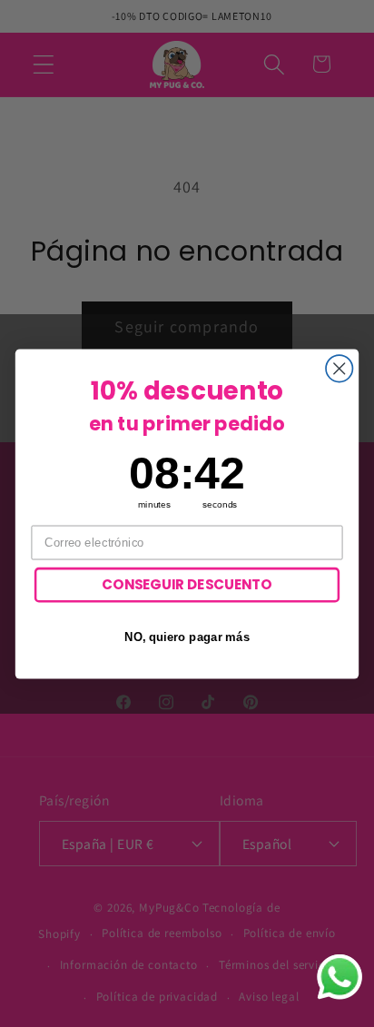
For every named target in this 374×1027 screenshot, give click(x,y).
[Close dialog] (339, 368)
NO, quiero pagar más (187, 635)
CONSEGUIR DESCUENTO (187, 584)
